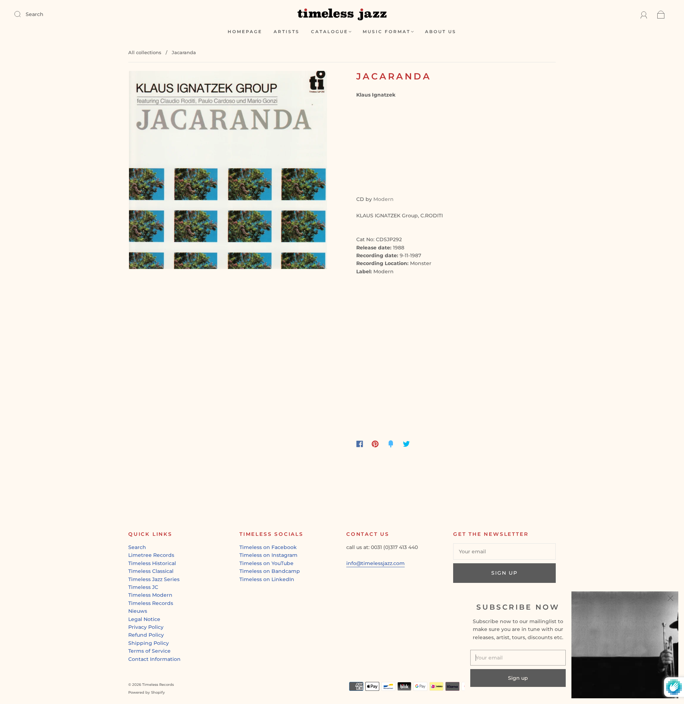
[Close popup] (670, 599)
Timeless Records (150, 603)
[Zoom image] (228, 171)
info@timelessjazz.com (375, 563)
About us (440, 31)
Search (34, 14)
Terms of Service (149, 651)
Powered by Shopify (146, 692)
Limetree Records (151, 555)
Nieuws (137, 611)
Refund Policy (146, 635)
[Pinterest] (375, 444)
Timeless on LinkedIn (266, 579)
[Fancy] (391, 444)
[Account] (644, 14)
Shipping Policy (148, 643)
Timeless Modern (150, 595)
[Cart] (661, 14)
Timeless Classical (150, 571)
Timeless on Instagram (268, 555)
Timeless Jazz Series (154, 579)
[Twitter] (406, 444)
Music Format (386, 31)
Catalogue (329, 31)
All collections (144, 52)
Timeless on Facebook (268, 547)
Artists (287, 31)
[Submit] (22, 14)
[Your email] (504, 551)
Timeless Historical (152, 563)
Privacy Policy (146, 627)
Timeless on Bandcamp (269, 571)
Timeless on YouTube (266, 563)
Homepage (245, 31)
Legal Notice (144, 619)
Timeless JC (143, 587)
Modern (383, 199)
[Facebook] (359, 444)
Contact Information (154, 659)
